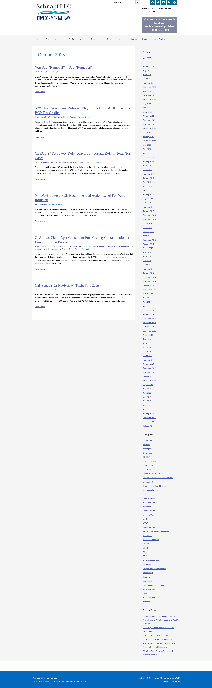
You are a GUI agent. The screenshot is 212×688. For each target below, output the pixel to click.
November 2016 (149, 219)
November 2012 (149, 372)
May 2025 (147, 58)
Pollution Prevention (151, 560)
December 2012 (149, 368)
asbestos (146, 445)
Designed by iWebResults (76, 681)
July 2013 (147, 339)
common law (48, 162)
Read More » (40, 91)
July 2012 (147, 389)
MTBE (145, 523)
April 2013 (147, 351)
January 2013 (148, 364)
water (145, 593)
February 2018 (148, 190)
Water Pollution (149, 598)
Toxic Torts (147, 577)
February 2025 (148, 62)
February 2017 (148, 207)
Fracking (146, 494)
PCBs (145, 552)
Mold (145, 519)
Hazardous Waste (150, 502)
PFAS (145, 556)
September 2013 (149, 331)
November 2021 (149, 124)
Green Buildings (149, 498)
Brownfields (39, 117)
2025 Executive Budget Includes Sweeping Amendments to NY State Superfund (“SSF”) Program (161, 620)
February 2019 (148, 174)
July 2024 (147, 70)
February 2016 (148, 232)
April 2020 (147, 149)
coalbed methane (150, 461)
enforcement (148, 482)
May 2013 (147, 347)
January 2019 (148, 178)
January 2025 (148, 66)
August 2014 (148, 294)
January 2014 (148, 314)
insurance (147, 507)
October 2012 (148, 376)
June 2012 (147, 393)
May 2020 (147, 145)
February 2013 (148, 360)
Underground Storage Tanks (62, 249)
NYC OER (147, 544)
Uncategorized (148, 581)
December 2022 (149, 95)
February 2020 (148, 157)
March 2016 (147, 228)
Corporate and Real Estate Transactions (80, 246)
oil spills (47, 249)
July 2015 (147, 252)
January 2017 (148, 211)
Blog (109, 39)
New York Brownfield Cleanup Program (60, 117)
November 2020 (149, 141)
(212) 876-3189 (160, 29)
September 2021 (149, 128)
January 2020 (148, 161)
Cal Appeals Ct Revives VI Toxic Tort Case (67, 285)
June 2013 (147, 343)
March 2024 (147, 79)
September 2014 (149, 290)
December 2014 (149, 277)
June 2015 (147, 256)
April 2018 (147, 182)
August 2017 (148, 199)
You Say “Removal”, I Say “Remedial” (63, 67)
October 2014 (148, 285)
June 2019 (147, 165)
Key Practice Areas (76, 39)
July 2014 (147, 298)
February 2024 (148, 83)
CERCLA (38, 72)
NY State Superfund (151, 540)
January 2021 (148, 137)
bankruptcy (147, 449)
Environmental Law (53, 39)
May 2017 (147, 203)
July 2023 (147, 91)
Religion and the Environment (154, 569)
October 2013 (148, 327)
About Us (119, 39)
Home (38, 39)
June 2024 (147, 75)
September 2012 (149, 380)
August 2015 (148, 248)
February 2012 (148, 409)
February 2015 (148, 269)
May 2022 (147, 104)
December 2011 (149, 418)
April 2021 (147, 132)
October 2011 (148, 426)
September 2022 (149, 99)
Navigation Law (149, 527)
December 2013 (149, 318)
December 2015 (149, 240)
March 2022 (147, 112)
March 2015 (147, 265)
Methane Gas (148, 515)
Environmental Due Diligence (66, 162)
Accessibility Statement (54, 681)
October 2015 (148, 244)
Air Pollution (147, 440)
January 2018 (148, 194)
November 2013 (149, 323)
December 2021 (149, 120)
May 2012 (147, 397)
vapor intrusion (84, 162)
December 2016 (149, 215)
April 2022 (147, 108)
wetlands (146, 602)
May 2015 (147, 261)
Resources (95, 39)
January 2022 (148, 116)
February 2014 (148, 310)
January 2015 (148, 273)
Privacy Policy (38, 681)
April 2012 (147, 401)
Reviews (145, 39)
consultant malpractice (54, 246)
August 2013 (148, 335)
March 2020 (147, 153)
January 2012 (148, 413)
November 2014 (149, 281)
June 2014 (147, 302)
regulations (147, 564)
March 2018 (147, 186)
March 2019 (147, 170)
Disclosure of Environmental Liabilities (158, 478)
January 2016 (148, 236)
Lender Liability (149, 511)
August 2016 (148, 223)
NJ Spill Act (147, 536)
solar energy (148, 573)
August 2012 (148, 385)
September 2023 (149, 87)
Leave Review (159, 39)
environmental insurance (152, 490)
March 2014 (147, 306)
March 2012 (147, 405)
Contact (133, 39)
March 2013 (147, 356)
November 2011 (149, 422)
